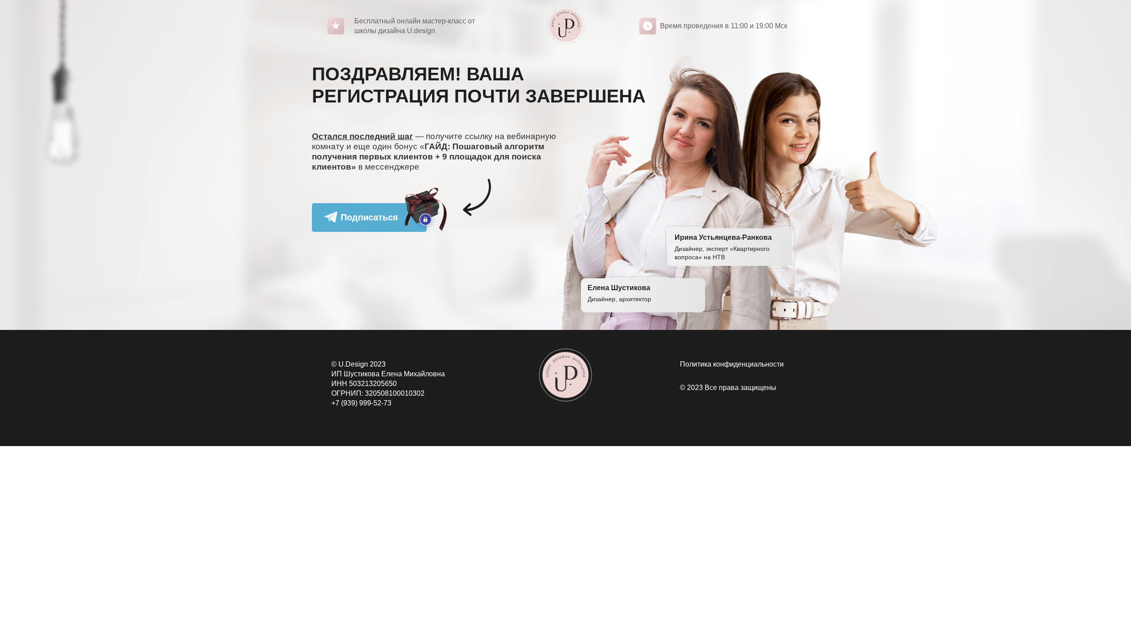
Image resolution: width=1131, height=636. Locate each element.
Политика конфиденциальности (732, 364)
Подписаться (369, 217)
